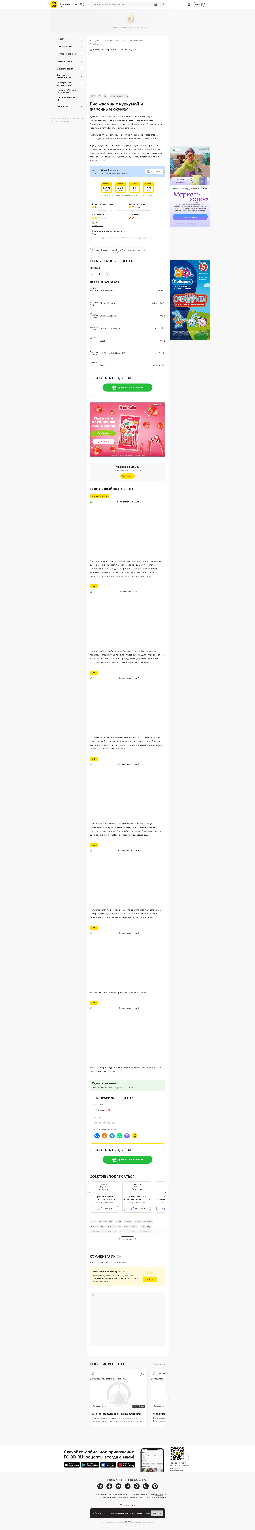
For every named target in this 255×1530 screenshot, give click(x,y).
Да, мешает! (127, 476)
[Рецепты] (81, 38)
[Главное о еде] (81, 61)
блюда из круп (130, 1226)
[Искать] (162, 4)
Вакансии (105, 1497)
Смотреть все (158, 1364)
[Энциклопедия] (81, 68)
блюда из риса (114, 1226)
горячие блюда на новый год (103, 1231)
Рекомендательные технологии (123, 1497)
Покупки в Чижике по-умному (66, 91)
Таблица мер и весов (131, 250)
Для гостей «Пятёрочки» (64, 76)
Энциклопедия (65, 68)
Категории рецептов (145, 1497)
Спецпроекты (64, 46)
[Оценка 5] (113, 1122)
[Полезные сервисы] (81, 53)
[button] (90, 1192)
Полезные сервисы (67, 53)
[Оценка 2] (100, 1122)
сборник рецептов (143, 1222)
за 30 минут (146, 1226)
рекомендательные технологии (128, 1513)
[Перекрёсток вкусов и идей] (81, 83)
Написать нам (129, 1505)
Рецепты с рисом (127, 1231)
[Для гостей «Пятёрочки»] (81, 76)
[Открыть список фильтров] (155, 4)
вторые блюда (105, 1222)
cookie (147, 1513)
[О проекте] (81, 106)
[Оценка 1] (96, 1122)
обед (118, 1222)
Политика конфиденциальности (119, 1494)
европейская (97, 225)
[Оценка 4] (109, 1122)
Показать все (127, 1239)
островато (144, 1231)
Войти (150, 1279)
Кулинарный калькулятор (103, 250)
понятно (157, 1513)
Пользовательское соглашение (144, 1494)
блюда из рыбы (97, 1226)
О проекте (62, 106)
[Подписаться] (142, 1373)
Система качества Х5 (66, 98)
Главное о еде (64, 61)
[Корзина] (189, 4)
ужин (93, 1222)
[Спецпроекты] (81, 46)
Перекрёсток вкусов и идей (64, 83)
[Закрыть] (166, 1494)
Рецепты (61, 38)
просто (128, 1222)
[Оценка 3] (104, 1122)
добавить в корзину (130, 387)
